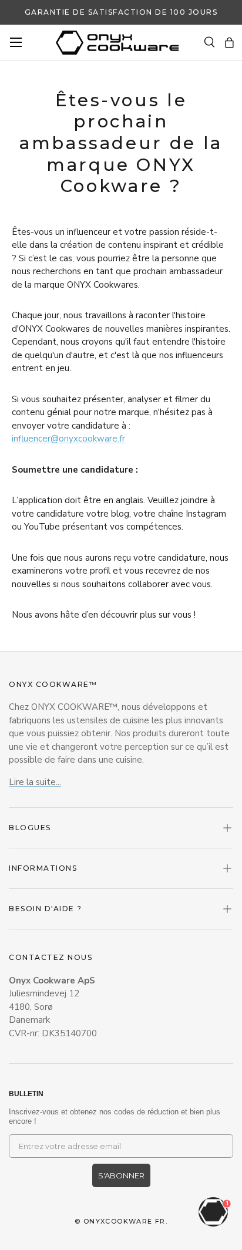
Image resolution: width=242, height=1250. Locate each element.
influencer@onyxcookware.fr (68, 438)
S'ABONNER (121, 1175)
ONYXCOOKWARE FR (124, 1221)
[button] (229, 42)
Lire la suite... (35, 782)
